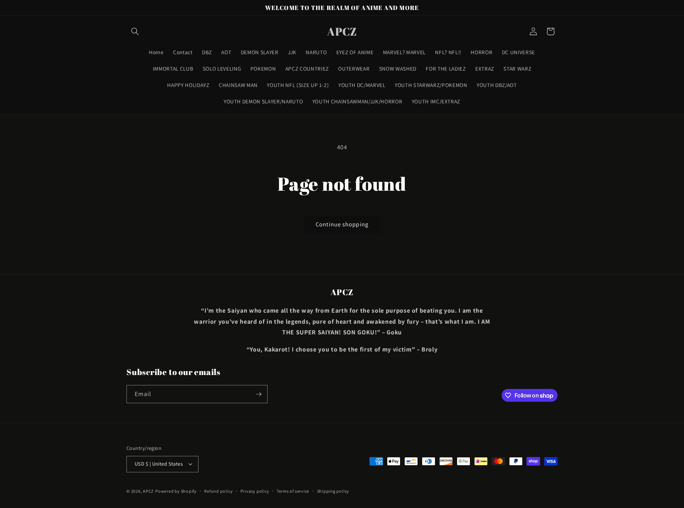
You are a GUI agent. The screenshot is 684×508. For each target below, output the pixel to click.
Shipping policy (333, 491)
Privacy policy (254, 491)
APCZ (148, 491)
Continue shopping (342, 224)
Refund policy (218, 491)
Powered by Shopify (176, 491)
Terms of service (293, 491)
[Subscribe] (258, 394)
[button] (135, 31)
